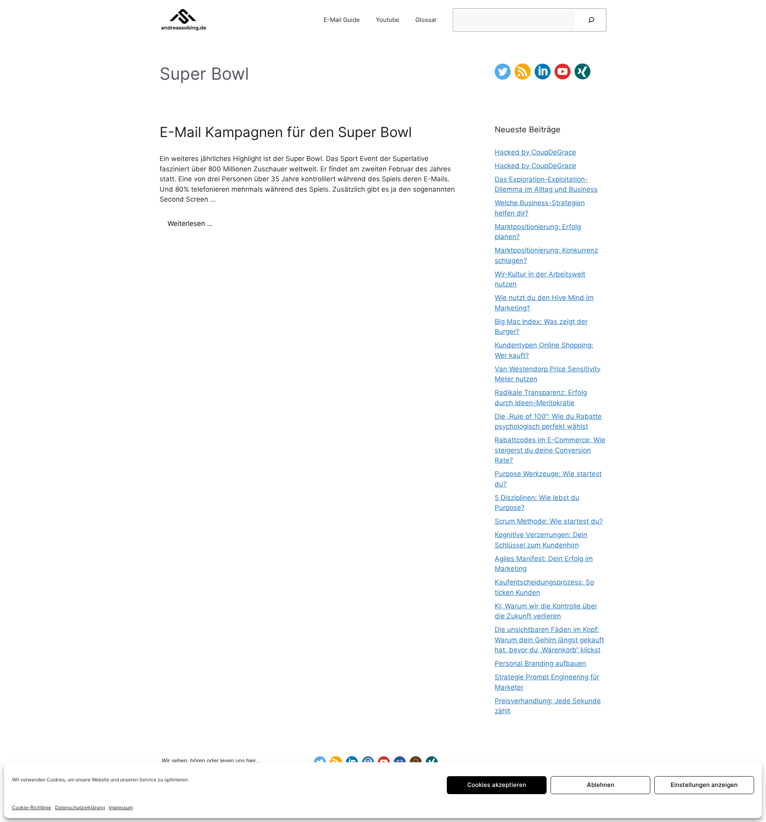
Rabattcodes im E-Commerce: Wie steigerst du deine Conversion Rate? (550, 450)
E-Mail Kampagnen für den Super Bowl (286, 132)
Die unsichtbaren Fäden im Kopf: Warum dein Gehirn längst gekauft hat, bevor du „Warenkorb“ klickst (549, 640)
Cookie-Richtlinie (31, 807)
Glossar (426, 20)
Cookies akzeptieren (496, 785)
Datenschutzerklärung (80, 807)
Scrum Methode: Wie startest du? (549, 521)
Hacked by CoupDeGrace (535, 152)
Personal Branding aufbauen (540, 663)
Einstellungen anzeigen (704, 785)
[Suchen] (591, 19)
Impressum (121, 807)
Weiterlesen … (190, 224)
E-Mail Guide (342, 20)
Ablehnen (600, 785)
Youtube (387, 20)
